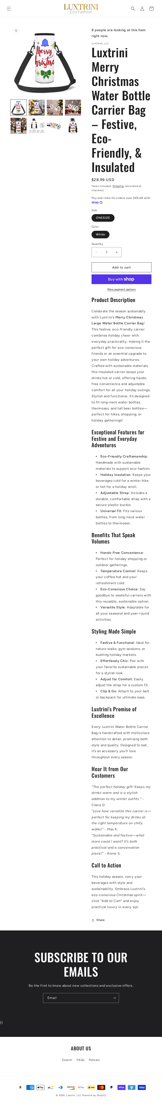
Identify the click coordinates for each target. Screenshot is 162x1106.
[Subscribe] (114, 998)
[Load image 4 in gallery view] (73, 108)
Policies (94, 1060)
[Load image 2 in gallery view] (37, 108)
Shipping (118, 186)
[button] (9, 8)
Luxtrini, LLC (73, 1095)
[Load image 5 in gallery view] (19, 126)
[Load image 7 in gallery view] (55, 126)
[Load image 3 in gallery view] (55, 108)
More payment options (121, 289)
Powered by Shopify (94, 1095)
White (100, 234)
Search (67, 1060)
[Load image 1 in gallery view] (19, 108)
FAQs (81, 1060)
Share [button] (100, 920)
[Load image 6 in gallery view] (37, 126)
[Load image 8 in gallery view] (73, 126)
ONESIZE (103, 218)
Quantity (97, 244)
